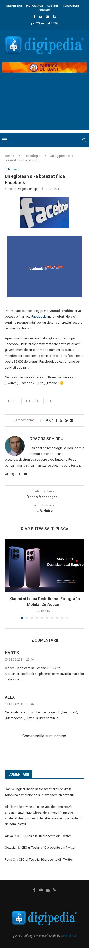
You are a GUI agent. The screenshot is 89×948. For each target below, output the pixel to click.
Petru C (10, 859)
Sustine (52, 5)
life (49, 401)
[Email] (47, 17)
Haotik (12, 652)
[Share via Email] (71, 420)
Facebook (38, 316)
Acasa (9, 156)
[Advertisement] (44, 105)
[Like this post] (51, 420)
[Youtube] (40, 17)
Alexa (9, 836)
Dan (8, 789)
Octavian (11, 847)
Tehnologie (32, 156)
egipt (12, 401)
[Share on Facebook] (56, 420)
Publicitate (71, 5)
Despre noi (14, 5)
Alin (7, 807)
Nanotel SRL (69, 936)
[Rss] (54, 17)
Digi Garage (34, 5)
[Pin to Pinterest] (66, 420)
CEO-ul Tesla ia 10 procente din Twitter (44, 836)
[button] (9, 579)
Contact (44, 10)
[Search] (84, 140)
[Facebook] (34, 17)
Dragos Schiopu (27, 189)
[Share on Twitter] (61, 420)
